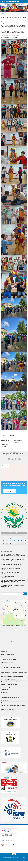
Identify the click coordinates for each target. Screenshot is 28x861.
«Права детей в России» (7, 664)
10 (3, 540)
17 (3, 542)
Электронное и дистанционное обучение (12, 676)
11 (7, 540)
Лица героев (4, 700)
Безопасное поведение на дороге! (11, 568)
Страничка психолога (7, 662)
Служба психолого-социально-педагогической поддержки (14, 673)
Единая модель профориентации (10, 697)
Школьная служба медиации (9, 695)
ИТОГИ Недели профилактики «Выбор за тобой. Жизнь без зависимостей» (5, 441)
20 (14, 542)
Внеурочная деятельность (8, 679)
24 (3, 543)
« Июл (2, 547)
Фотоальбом (4, 692)
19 (10, 542)
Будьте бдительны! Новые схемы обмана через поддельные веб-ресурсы (13, 581)
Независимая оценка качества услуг (11, 667)
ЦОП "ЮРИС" (21, 857)
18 (7, 542)
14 (18, 540)
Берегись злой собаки (8, 576)
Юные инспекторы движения (9, 709)
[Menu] (26, 1)
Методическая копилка (7, 654)
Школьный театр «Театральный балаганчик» (13, 712)
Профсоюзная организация (8, 659)
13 (14, 540)
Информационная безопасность (9, 670)
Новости (3, 13)
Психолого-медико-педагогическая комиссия (13, 702)
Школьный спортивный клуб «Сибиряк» (12, 681)
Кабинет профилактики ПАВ (9, 684)
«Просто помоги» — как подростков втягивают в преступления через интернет (13, 555)
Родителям (4, 656)
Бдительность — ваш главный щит (11, 564)
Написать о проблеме (9, 491)
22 (21, 542)
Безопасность (4, 689)
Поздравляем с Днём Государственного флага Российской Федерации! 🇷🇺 (12, 560)
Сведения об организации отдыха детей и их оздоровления (13, 706)
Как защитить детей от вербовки (11, 572)
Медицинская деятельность (9, 687)
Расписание (4, 651)
